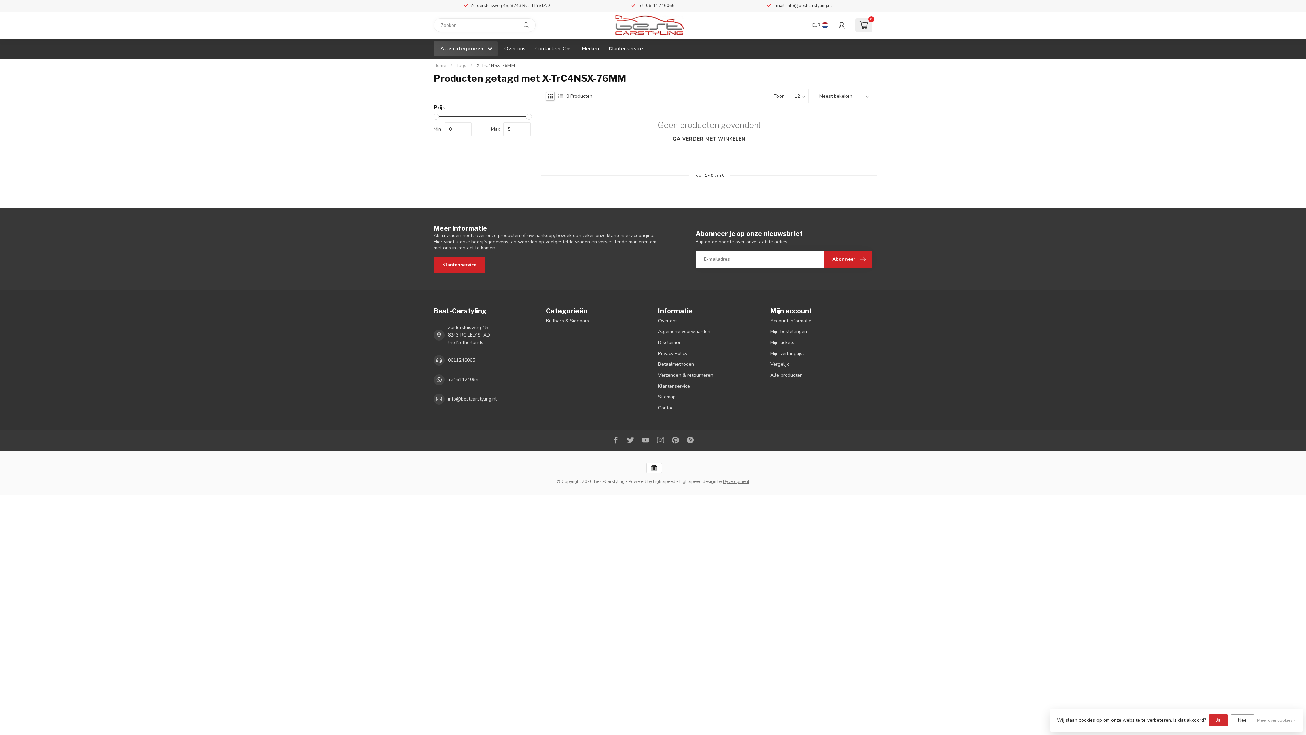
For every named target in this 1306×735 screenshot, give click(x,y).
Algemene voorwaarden (684, 331)
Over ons (514, 48)
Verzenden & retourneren (685, 375)
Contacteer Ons (553, 48)
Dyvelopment (736, 481)
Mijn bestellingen (788, 331)
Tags (461, 66)
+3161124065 (463, 379)
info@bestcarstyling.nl (472, 399)
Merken (590, 48)
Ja (1218, 720)
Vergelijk (779, 364)
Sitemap (667, 397)
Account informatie (790, 320)
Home (440, 66)
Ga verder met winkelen (709, 139)
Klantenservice (626, 48)
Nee (1242, 720)
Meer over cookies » (1276, 720)
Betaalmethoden (676, 364)
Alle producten (786, 375)
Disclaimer (669, 342)
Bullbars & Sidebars (567, 320)
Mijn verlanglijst (787, 353)
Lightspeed (664, 481)
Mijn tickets (782, 342)
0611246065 (461, 360)
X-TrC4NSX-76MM (495, 66)
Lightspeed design (697, 481)
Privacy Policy (672, 353)
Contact (666, 408)
